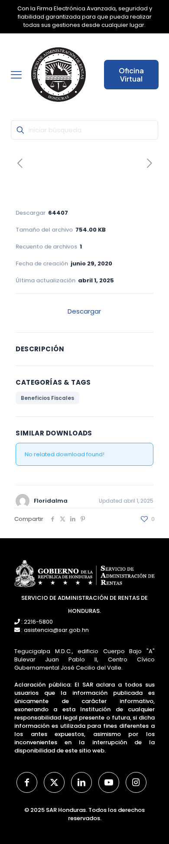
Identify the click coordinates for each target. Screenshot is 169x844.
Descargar (84, 311)
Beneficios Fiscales (47, 398)
